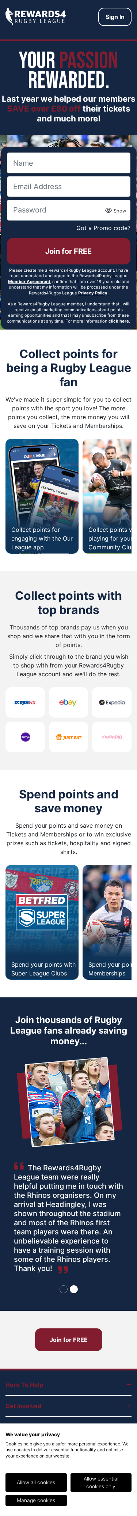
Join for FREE (68, 251)
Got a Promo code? (103, 228)
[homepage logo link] (35, 17)
